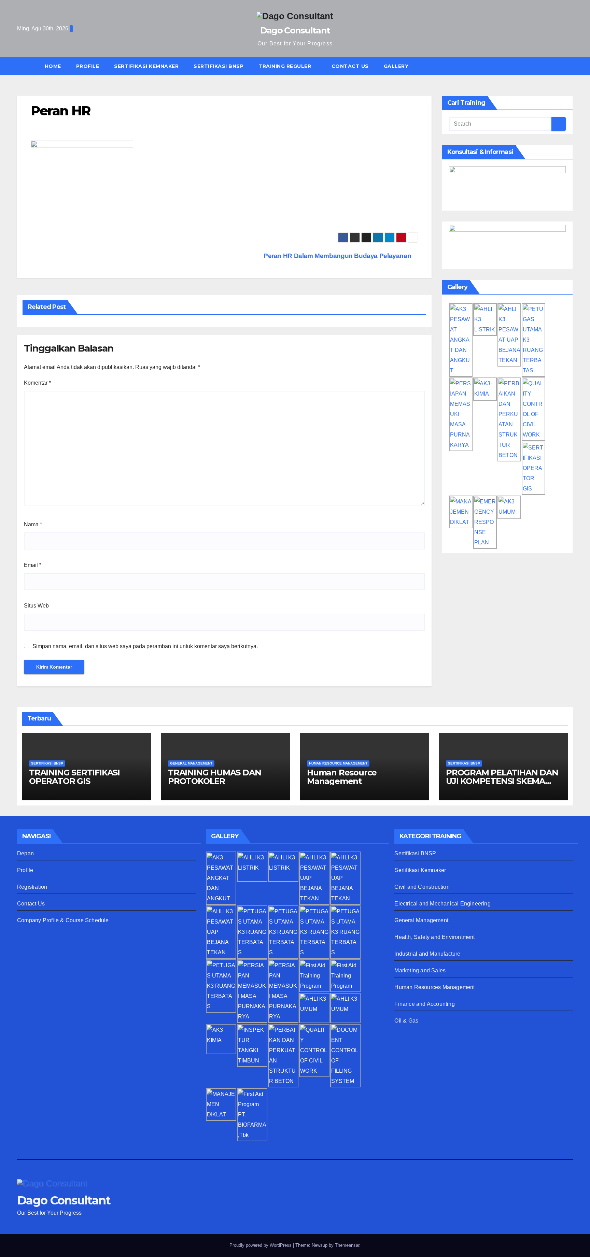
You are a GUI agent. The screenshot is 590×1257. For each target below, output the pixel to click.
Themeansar (347, 1245)
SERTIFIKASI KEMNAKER (146, 66)
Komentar (37, 383)
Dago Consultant (295, 30)
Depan (25, 853)
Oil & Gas (406, 1021)
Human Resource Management (342, 777)
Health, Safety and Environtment (434, 937)
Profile (87, 66)
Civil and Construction (421, 887)
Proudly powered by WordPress (261, 1245)
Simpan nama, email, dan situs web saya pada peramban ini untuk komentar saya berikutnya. (145, 646)
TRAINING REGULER (285, 66)
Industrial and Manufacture (427, 954)
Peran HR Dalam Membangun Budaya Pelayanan (338, 255)
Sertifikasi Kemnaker (420, 870)
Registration (32, 887)
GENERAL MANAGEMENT (191, 763)
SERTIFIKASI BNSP (218, 66)
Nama (33, 524)
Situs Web (36, 606)
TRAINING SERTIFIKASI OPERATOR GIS (74, 777)
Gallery (396, 66)
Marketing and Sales (420, 970)
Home (53, 66)
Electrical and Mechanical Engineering (442, 903)
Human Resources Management (434, 987)
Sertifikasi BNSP (415, 853)
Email (32, 565)
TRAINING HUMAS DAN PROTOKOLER (214, 777)
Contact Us (350, 66)
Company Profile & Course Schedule (63, 920)
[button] (571, 66)
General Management (421, 920)
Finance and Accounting (424, 1004)
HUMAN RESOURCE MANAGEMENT (338, 763)
